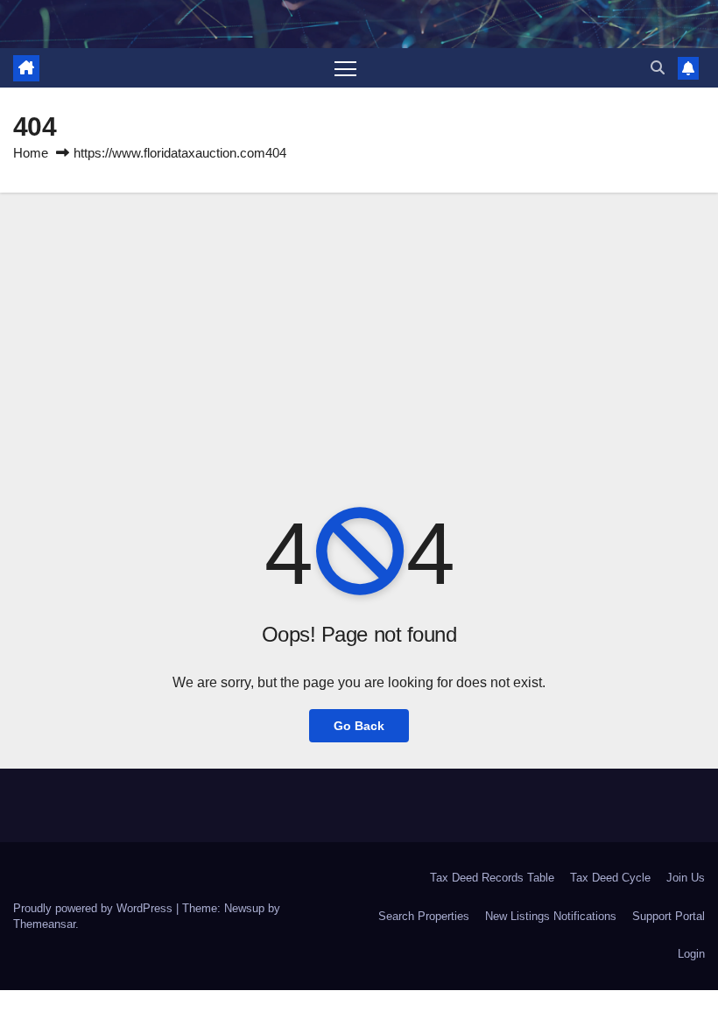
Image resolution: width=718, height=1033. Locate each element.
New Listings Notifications (550, 916)
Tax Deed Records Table (492, 877)
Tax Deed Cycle (610, 877)
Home (30, 152)
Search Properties (423, 916)
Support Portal (668, 916)
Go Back (359, 726)
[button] (658, 67)
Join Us (685, 877)
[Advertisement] (359, 323)
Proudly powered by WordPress (94, 908)
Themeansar (44, 924)
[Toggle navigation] (345, 67)
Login (691, 953)
